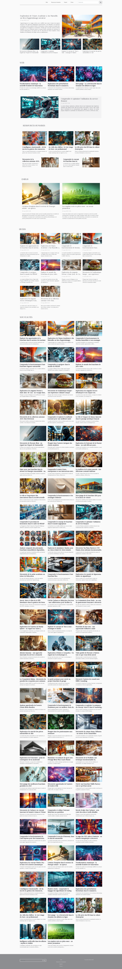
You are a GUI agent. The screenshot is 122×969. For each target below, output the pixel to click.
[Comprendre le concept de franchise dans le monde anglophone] (91, 162)
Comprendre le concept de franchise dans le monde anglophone (71, 161)
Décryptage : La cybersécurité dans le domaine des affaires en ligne (89, 84)
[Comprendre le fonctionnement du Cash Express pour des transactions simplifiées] (33, 826)
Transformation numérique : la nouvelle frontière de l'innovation (31, 84)
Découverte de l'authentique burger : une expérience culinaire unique (92, 274)
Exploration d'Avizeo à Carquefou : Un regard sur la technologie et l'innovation (61, 655)
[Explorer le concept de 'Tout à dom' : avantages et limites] (71, 44)
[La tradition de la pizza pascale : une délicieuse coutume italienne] (89, 459)
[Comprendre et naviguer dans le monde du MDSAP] (29, 264)
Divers (72, 2)
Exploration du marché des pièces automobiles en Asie (92, 51)
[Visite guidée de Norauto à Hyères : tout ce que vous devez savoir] (89, 643)
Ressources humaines (56, 2)
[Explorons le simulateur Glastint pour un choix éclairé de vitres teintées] (61, 538)
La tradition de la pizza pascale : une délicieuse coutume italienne (88, 470)
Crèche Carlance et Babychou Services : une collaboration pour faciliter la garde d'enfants (61, 602)
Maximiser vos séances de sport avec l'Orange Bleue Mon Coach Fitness (60, 759)
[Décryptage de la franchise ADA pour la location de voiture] (89, 485)
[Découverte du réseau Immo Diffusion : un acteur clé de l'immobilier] (89, 721)
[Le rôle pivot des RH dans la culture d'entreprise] (87, 138)
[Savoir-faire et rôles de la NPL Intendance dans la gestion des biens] (33, 590)
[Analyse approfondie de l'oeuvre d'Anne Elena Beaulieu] (33, 695)
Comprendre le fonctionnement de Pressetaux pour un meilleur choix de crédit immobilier (61, 707)
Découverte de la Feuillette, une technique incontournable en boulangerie (86, 759)
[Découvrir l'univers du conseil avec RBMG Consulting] (89, 669)
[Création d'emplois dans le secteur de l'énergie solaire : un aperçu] (41, 193)
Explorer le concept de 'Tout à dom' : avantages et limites (70, 51)
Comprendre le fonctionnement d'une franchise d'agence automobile (90, 248)
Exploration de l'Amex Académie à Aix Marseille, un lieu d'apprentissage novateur (39, 17)
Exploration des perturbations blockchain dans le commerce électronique (58, 85)
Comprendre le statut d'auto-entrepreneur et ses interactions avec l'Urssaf (60, 471)
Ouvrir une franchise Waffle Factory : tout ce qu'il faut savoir (88, 785)
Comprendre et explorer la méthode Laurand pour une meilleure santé (60, 418)
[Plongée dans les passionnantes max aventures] (61, 721)
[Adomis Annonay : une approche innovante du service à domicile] (33, 643)
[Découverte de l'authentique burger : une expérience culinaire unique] (92, 264)
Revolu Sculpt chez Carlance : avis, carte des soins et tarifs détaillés (87, 811)
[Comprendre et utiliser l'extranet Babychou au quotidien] (61, 800)
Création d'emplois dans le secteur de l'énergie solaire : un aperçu (60, 863)
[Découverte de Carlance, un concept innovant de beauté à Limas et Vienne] (33, 800)
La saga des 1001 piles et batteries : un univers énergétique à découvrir (79, 100)
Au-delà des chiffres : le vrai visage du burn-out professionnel (61, 148)
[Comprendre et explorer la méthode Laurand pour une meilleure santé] (61, 407)
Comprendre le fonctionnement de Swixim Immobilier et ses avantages (71, 248)
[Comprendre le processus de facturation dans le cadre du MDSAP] (33, 512)
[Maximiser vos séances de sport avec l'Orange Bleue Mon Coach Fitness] (61, 748)
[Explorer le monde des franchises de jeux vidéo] (50, 264)
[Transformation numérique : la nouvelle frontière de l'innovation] (33, 74)
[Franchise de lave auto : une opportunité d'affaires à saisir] (89, 616)
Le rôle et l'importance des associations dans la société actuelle (32, 496)
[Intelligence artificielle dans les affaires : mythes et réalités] (33, 931)
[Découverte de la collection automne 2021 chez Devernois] (50, 162)
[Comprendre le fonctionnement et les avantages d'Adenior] (61, 485)
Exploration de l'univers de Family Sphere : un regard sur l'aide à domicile (31, 628)
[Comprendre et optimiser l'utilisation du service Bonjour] (50, 44)
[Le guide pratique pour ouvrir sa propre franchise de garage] (61, 669)
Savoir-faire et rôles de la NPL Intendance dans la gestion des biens (32, 601)
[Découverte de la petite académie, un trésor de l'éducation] (33, 564)
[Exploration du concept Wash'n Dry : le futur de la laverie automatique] (33, 852)
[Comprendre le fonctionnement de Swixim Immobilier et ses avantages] (71, 238)
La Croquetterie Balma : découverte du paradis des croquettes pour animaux (33, 680)
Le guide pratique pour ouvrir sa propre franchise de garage (59, 680)
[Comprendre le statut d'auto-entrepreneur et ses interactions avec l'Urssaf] (61, 459)
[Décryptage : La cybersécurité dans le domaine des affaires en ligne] (89, 74)
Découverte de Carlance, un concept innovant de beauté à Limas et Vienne (33, 811)
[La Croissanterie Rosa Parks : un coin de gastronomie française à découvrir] (89, 590)
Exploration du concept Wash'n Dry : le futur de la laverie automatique (32, 863)
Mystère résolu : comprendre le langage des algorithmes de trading (59, 890)
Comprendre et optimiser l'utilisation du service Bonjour (49, 51)
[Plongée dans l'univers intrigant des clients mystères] (61, 433)
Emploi (65, 2)
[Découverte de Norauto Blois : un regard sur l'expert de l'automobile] (29, 44)
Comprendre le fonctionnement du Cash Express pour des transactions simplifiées (32, 838)
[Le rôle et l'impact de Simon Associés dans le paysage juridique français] (89, 407)
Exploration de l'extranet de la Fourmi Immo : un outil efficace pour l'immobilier (89, 445)
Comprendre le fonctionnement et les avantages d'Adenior (60, 496)
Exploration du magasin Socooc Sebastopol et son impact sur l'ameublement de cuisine (29, 301)
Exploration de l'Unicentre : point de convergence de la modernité (32, 759)
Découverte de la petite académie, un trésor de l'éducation (32, 575)
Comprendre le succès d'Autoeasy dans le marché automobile (61, 837)
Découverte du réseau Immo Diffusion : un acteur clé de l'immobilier (88, 732)
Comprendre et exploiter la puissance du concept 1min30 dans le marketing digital (89, 707)
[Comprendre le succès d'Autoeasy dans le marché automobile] (61, 826)
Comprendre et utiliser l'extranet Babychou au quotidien (59, 811)
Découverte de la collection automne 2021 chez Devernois (30, 161)
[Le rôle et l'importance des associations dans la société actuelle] (33, 485)
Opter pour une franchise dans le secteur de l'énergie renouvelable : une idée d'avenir (33, 471)
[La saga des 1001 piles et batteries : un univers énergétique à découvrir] (39, 107)
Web (47, 2)
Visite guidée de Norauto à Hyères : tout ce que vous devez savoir (88, 654)
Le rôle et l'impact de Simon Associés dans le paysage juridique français (88, 418)
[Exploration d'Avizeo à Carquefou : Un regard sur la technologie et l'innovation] (61, 643)
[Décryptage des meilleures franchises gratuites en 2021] (33, 774)
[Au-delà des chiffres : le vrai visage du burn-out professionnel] (61, 138)
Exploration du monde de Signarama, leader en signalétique (88, 575)
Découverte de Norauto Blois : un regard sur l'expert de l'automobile (29, 51)
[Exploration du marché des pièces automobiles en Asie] (92, 44)
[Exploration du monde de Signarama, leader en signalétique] (89, 564)
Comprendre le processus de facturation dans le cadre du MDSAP (32, 523)
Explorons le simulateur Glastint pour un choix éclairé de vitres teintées (60, 549)
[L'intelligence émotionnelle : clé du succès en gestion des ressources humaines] (34, 138)
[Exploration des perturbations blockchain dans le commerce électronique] (61, 74)
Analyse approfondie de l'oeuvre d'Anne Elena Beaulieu (31, 706)
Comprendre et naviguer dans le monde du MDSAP (28, 273)
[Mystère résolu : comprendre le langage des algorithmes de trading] (61, 879)
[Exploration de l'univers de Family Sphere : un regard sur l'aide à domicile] (33, 616)
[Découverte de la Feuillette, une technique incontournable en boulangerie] (89, 748)
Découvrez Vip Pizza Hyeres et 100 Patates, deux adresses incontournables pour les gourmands (89, 550)
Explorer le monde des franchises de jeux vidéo (49, 273)
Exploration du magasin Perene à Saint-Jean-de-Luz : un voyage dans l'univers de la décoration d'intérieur (71, 275)
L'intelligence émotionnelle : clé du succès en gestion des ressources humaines (34, 149)
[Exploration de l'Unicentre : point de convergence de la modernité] (33, 748)
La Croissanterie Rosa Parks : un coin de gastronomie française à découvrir (88, 601)
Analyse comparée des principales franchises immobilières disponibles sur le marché (32, 550)
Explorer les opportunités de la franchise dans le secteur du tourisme (29, 248)
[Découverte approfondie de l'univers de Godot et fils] (61, 774)
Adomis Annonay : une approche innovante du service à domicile (31, 654)
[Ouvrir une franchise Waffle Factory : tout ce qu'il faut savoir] (89, 774)
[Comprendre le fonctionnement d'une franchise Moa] (61, 564)
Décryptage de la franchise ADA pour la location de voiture (88, 496)
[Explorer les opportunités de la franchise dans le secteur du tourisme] (29, 238)
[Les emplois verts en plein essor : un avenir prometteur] (81, 193)
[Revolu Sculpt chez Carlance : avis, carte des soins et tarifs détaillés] (89, 800)
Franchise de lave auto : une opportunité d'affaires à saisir (85, 627)
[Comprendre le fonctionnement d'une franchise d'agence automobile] (92, 238)
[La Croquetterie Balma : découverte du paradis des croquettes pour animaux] (33, 669)
